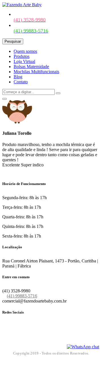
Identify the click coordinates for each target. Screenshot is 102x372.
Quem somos (25, 51)
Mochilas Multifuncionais (36, 71)
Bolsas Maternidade (31, 66)
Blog (18, 76)
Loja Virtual (24, 61)
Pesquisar (13, 41)
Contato (21, 81)
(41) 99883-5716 (22, 295)
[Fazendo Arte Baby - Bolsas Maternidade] (22, 4)
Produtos (21, 56)
